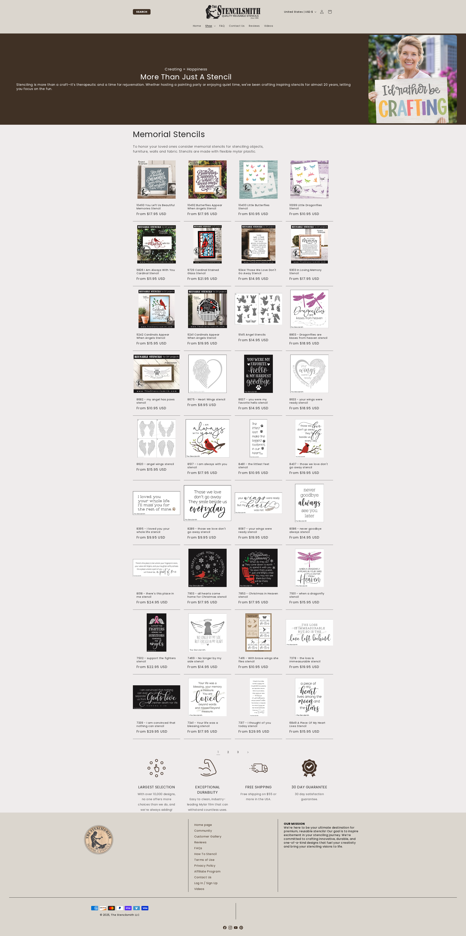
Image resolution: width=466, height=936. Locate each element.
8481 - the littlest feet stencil (253, 465)
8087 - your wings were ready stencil (255, 530)
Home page (203, 825)
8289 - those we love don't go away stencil (206, 530)
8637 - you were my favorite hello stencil (253, 401)
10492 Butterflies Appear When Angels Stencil (204, 207)
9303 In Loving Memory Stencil (305, 271)
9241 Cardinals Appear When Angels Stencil (203, 336)
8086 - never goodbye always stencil (305, 530)
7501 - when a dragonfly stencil (306, 595)
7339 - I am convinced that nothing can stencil (156, 724)
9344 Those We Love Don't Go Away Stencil (257, 271)
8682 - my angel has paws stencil (156, 401)
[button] (142, 12)
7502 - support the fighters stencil (156, 660)
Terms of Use (204, 860)
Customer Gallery (208, 836)
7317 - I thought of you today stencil (254, 724)
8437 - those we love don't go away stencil (308, 465)
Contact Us (203, 877)
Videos (199, 889)
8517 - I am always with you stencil (207, 465)
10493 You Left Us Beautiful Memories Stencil (156, 207)
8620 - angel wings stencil (155, 464)
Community (203, 831)
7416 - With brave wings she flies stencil (258, 660)
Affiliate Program (207, 871)
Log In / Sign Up (206, 883)
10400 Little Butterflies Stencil (254, 207)
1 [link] (218, 752)
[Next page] (248, 752)
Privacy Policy (204, 866)
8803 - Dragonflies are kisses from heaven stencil (308, 336)
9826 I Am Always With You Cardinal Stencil (156, 271)
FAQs (198, 848)
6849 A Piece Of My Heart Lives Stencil (307, 724)
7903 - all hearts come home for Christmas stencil (207, 595)
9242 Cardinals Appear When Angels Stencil (153, 336)
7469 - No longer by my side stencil (204, 660)
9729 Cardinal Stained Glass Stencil (203, 271)
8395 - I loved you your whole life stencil (153, 530)
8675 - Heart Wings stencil (206, 399)
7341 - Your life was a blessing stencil (202, 724)
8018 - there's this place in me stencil (155, 595)
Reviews (200, 842)
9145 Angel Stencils (252, 334)
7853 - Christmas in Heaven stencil (258, 595)
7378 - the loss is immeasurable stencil (304, 660)
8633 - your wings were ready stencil (306, 401)
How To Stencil (205, 854)
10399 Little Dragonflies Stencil (305, 207)
